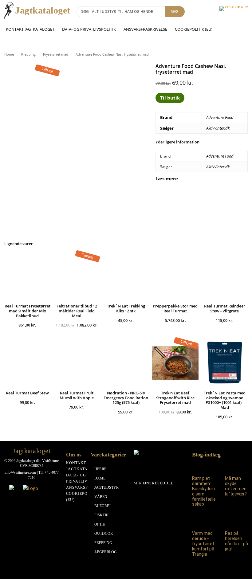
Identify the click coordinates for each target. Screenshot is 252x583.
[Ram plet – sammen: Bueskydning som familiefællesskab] (204, 466)
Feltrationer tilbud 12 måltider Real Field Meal (77, 310)
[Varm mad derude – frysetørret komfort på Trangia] (204, 521)
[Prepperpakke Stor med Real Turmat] (175, 276)
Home (9, 54)
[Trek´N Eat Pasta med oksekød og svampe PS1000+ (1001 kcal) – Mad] (225, 363)
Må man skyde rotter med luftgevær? (236, 486)
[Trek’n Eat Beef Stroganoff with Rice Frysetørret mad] (175, 363)
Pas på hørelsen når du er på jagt (236, 541)
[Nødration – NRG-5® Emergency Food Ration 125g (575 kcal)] (126, 363)
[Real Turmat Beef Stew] (27, 363)
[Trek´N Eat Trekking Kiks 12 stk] (126, 276)
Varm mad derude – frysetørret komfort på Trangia (203, 543)
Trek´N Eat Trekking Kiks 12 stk (126, 308)
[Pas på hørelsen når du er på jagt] (237, 521)
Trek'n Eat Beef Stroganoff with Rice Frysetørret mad (175, 397)
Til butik (170, 98)
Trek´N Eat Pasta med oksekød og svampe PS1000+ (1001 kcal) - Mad (225, 400)
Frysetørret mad (55, 54)
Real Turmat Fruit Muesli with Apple (77, 395)
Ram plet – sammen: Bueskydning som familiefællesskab (204, 491)
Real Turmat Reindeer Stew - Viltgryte (224, 308)
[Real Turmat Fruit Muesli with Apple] (76, 363)
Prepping (28, 54)
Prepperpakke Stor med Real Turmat (175, 308)
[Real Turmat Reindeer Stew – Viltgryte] (225, 276)
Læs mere (167, 178)
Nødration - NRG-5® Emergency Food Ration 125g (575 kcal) (126, 397)
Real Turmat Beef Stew (27, 393)
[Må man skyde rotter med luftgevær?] (237, 466)
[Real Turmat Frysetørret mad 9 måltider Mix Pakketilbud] (27, 276)
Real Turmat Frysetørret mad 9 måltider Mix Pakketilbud (27, 310)
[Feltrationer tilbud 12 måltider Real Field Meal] (76, 276)
